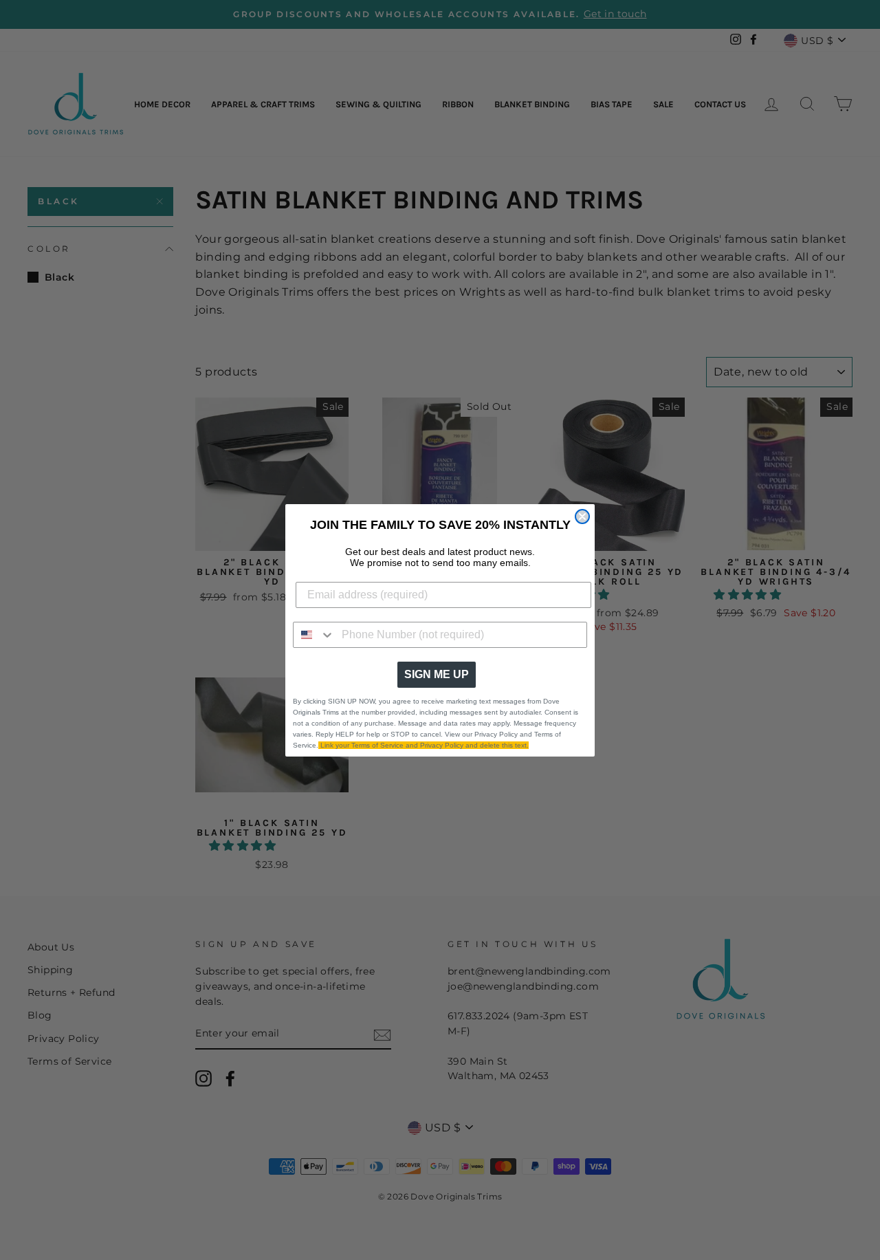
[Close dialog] (582, 516)
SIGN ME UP (436, 674)
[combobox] (314, 634)
